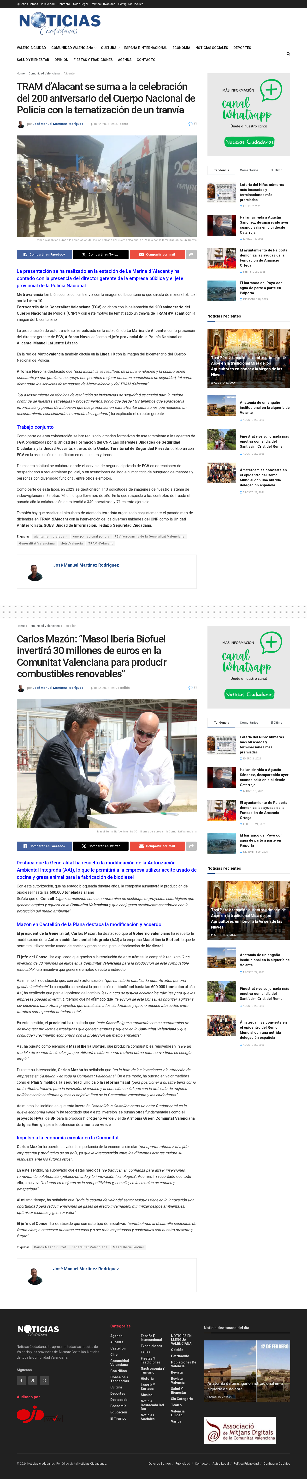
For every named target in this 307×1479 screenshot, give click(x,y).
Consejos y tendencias (119, 1379)
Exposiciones (151, 1346)
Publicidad (48, 4)
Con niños (118, 1371)
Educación (118, 1412)
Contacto (64, 4)
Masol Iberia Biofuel (128, 1247)
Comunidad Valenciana (72, 48)
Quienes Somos (27, 4)
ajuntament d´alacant (51, 536)
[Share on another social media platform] (191, 254)
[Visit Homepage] (60, 25)
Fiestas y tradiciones (93, 60)
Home (21, 73)
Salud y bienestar (33, 60)
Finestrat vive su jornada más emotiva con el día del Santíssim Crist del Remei (264, 441)
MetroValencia (71, 543)
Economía (181, 48)
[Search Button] (288, 54)
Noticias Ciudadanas (92, 1463)
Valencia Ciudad (31, 48)
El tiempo (118, 1418)
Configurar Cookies (130, 4)
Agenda (124, 60)
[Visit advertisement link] (248, 114)
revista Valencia (178, 1380)
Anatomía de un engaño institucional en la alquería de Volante (265, 407)
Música (147, 1395)
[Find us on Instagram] (44, 1380)
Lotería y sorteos (148, 1387)
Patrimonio (180, 1356)
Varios (176, 1421)
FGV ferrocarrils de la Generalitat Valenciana (150, 536)
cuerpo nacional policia (91, 536)
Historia (147, 1379)
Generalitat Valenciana (37, 543)
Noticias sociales (211, 48)
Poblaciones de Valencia (183, 1364)
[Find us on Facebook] (21, 1380)
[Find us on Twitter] (32, 1380)
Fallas (145, 1352)
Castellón (70, 626)
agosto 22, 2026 (224, 382)
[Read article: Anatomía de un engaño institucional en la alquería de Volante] (221, 405)
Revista (177, 1372)
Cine (114, 1355)
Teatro (176, 1405)
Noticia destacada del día (152, 1405)
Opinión (61, 60)
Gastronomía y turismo (153, 1370)
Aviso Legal (80, 4)
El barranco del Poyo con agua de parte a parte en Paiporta (261, 288)
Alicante (69, 73)
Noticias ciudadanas (41, 1463)
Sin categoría (182, 1399)
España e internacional (145, 48)
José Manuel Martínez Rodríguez (58, 124)
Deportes (242, 48)
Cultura (108, 48)
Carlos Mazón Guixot (50, 1247)
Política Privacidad (103, 4)
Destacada (119, 1400)
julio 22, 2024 (100, 124)
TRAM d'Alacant (101, 543)
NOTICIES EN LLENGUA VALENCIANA (181, 1339)
